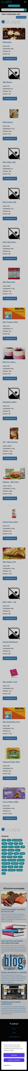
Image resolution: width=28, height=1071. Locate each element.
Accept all (14, 1055)
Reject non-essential (14, 1060)
